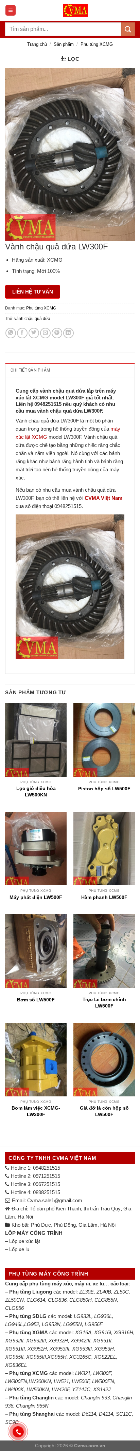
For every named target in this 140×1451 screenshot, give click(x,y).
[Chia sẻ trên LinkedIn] (68, 333)
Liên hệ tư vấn (32, 292)
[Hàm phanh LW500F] (104, 848)
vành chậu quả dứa (32, 318)
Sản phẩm (64, 44)
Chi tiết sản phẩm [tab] (30, 370)
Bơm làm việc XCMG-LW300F (36, 1111)
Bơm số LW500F (36, 999)
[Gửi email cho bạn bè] (45, 333)
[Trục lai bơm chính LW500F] (104, 951)
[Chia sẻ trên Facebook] (22, 333)
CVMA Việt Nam (103, 498)
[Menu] (10, 10)
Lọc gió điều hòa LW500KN (36, 791)
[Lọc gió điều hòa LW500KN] (36, 740)
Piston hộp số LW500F (104, 788)
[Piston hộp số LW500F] (104, 740)
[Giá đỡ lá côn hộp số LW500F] (104, 1059)
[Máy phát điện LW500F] (36, 848)
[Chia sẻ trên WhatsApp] (10, 333)
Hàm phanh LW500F (104, 897)
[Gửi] (128, 29)
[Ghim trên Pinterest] (57, 333)
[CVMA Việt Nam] (75, 10)
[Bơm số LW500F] (36, 951)
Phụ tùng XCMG (97, 44)
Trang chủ (37, 44)
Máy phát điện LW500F (36, 897)
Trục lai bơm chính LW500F (104, 1002)
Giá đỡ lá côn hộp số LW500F (104, 1111)
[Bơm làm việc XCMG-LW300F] (36, 1059)
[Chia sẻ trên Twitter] (34, 333)
